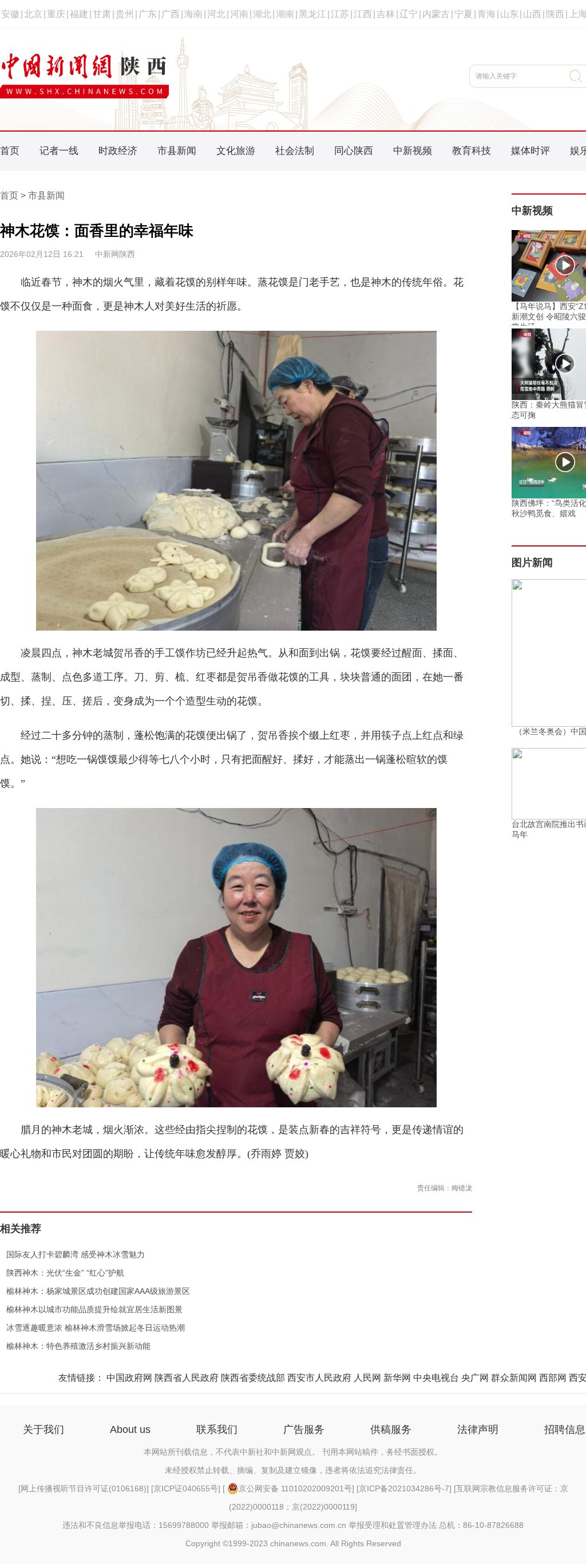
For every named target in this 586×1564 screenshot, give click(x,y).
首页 (9, 150)
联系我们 (216, 1429)
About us (130, 1429)
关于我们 (43, 1429)
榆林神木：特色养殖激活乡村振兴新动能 (75, 1346)
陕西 (555, 14)
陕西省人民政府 (187, 1378)
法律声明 (477, 1429)
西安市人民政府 (319, 1378)
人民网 (367, 1378)
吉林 (386, 14)
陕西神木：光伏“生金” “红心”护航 (62, 1272)
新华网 (397, 1378)
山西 (532, 14)
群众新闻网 (514, 1378)
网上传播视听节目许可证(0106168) (83, 1488)
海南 (193, 14)
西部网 (553, 1378)
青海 (486, 14)
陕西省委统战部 (253, 1378)
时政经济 (117, 150)
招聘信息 (564, 1429)
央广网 (475, 1378)
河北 (216, 14)
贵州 (125, 14)
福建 (79, 14)
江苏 (340, 14)
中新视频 (412, 150)
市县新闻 (176, 150)
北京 (33, 14)
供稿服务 (390, 1429)
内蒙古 (436, 14)
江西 (363, 14)
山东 (509, 14)
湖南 (285, 14)
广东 (147, 14)
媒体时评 (530, 150)
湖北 (262, 14)
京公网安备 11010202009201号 (295, 1488)
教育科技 (471, 150)
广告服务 (303, 1429)
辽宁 (408, 14)
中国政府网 (129, 1378)
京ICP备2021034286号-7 (404, 1488)
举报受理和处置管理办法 (393, 1525)
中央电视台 (436, 1378)
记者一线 (58, 150)
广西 (170, 14)
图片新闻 (532, 562)
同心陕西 (353, 150)
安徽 (10, 14)
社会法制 (294, 150)
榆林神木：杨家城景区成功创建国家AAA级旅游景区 (95, 1291)
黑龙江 (312, 14)
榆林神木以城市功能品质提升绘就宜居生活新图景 (91, 1309)
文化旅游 (235, 150)
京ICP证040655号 (185, 1488)
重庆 (56, 14)
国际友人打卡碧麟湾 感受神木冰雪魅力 (72, 1254)
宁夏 (463, 14)
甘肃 (102, 14)
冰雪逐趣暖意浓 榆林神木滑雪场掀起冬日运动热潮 (92, 1327)
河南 (239, 14)
